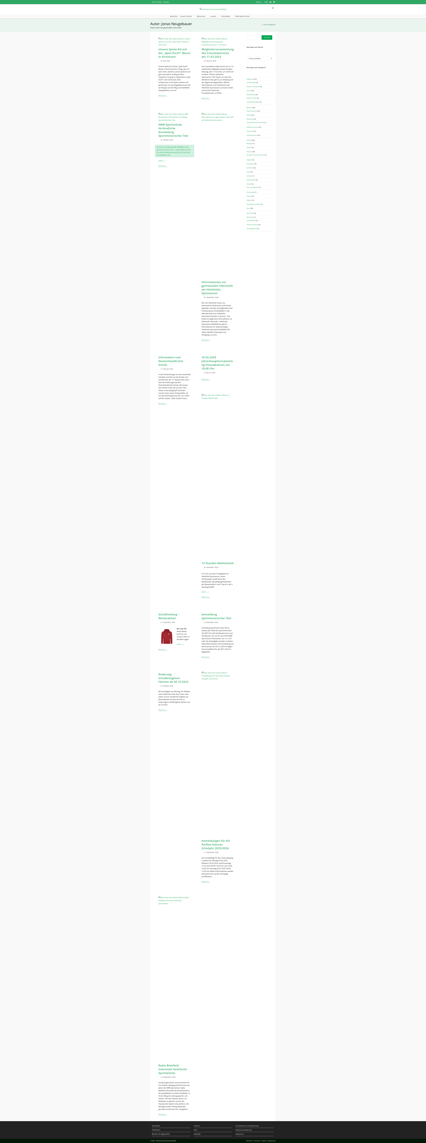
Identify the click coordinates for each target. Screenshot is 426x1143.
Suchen (267, 37)
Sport (248, 208)
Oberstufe (250, 131)
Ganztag (249, 115)
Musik (249, 184)
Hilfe (266, 2)
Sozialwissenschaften (253, 204)
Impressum (240, 1134)
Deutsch (249, 152)
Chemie (249, 147)
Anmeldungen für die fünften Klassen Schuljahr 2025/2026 (216, 844)
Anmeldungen (251, 82)
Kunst (248, 172)
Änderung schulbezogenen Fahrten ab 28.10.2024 (173, 678)
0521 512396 (157, 2)
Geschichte (250, 213)
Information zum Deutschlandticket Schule (170, 361)
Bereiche (249, 108)
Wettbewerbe (251, 95)
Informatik (250, 168)
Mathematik (251, 180)
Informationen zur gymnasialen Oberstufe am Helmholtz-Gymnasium (217, 287)
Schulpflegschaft (252, 229)
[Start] (260, 25)
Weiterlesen (162, 96)
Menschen (250, 217)
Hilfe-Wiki (197, 1134)
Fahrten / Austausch (253, 87)
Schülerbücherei (252, 135)
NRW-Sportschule (252, 127)
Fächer (249, 140)
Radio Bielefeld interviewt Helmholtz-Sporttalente (173, 1069)
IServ (195, 1130)
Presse (249, 91)
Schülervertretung (253, 225)
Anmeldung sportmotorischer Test (216, 616)
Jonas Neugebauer (270, 25)
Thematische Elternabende (255, 122)
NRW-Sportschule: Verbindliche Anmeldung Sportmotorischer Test (173, 130)
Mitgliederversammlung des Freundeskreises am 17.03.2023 (218, 52)
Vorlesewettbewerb (253, 102)
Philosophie (250, 192)
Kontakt (166, 2)
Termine (197, 1126)
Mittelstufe (250, 119)
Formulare (156, 1130)
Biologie (249, 143)
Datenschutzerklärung (243, 1130)
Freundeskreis (251, 220)
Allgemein (250, 79)
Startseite (156, 1126)
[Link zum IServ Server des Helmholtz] (274, 2)
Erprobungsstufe (252, 111)
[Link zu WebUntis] (270, 2)
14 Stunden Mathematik (218, 563)
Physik (249, 196)
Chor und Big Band (253, 187)
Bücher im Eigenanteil (161, 1134)
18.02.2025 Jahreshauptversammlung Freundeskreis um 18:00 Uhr (217, 362)
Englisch (249, 160)
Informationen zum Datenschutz (247, 1126)
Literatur (249, 176)
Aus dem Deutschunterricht (256, 155)
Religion (249, 200)
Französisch (250, 164)
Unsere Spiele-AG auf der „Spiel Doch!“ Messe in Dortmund (174, 52)
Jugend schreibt (252, 98)
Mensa (258, 2)
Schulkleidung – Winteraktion (168, 616)
